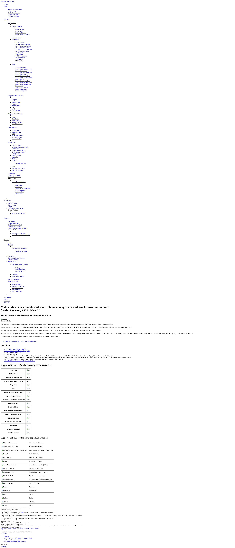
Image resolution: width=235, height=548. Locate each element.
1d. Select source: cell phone (23, 49)
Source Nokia (19, 86)
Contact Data (15, 130)
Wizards (14, 160)
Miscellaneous (16, 289)
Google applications (17, 288)
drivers (22, 512)
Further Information (17, 170)
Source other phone (21, 89)
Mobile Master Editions (15, 9)
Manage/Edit (15, 153)
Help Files (11, 206)
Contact (6, 302)
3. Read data (19, 54)
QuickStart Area (16, 145)
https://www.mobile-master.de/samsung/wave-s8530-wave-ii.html (20, 529)
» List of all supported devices (13, 352)
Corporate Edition (13, 14)
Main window (19, 61)
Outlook (14, 117)
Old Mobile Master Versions (16, 208)
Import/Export (16, 157)
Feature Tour (12, 142)
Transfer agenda (16, 38)
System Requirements (14, 177)
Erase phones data (20, 163)
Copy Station (12, 11)
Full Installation (12, 203)
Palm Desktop (16, 120)
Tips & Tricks (12, 261)
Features (6, 19)
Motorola (14, 104)
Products (6, 6)
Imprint (6, 536)
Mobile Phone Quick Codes (20, 264)
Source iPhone (19, 79)
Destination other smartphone (23, 77)
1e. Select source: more (22, 51)
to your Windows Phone (22, 34)
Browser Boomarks (17, 135)
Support (6, 240)
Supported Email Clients (15, 114)
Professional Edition (14, 13)
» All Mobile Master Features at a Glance (16, 349)
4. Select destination (21, 56)
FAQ (9, 243)
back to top (4, 533)
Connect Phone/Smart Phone (20, 147)
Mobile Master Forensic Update (21, 235)
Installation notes (16, 291)
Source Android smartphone (23, 82)
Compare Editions (13, 16)
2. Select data (19, 52)
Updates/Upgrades (13, 223)
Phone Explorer (16, 155)
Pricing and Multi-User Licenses (17, 228)
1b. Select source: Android (23, 46)
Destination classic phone (22, 76)
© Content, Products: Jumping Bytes (15, 541)
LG (13, 107)
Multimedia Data (16, 139)
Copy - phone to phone (18, 150)
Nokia (13, 100)
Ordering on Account (14, 226)
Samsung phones (20, 269)
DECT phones (16, 110)
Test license (18, 193)
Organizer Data (16, 132)
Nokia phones (19, 268)
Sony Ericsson (16, 102)
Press (5, 299)
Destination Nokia (20, 74)
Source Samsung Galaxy (22, 81)
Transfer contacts (17, 26)
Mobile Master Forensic (19, 182)
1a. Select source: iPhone (22, 44)
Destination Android (21, 71)
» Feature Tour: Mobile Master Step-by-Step (17, 351)
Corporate (7, 301)
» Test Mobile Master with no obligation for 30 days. (19, 361)
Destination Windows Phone (23, 72)
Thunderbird (15, 119)
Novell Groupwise (17, 122)
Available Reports (20, 190)
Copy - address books (18, 152)
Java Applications (17, 137)
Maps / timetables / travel (19, 286)
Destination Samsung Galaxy (23, 69)
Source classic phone (21, 87)
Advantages (11, 173)
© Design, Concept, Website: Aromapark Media (18, 538)
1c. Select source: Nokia (22, 47)
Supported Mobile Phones (15, 96)
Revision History (13, 259)
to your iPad (18, 31)
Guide (13, 64)
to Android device (20, 33)
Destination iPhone (20, 67)
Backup (14, 158)
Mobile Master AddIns (18, 168)
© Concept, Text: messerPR (12, 540)
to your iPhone (19, 29)
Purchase (7, 218)
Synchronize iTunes (21, 251)
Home (6, 4)
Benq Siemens (16, 105)
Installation (18, 187)
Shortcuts (14, 274)
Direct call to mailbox (18, 276)
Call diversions (19, 271)
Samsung (14, 99)
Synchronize (15, 149)
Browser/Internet (16, 284)
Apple (13, 109)
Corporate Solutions (14, 175)
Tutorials (10, 245)
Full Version (11, 221)
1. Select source (20, 43)
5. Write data (19, 59)
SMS (13, 134)
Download (7, 200)
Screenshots (15, 39)
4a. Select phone (20, 57)
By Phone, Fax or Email (15, 225)
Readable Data (19, 192)
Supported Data (12, 127)
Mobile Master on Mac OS (19, 248)
